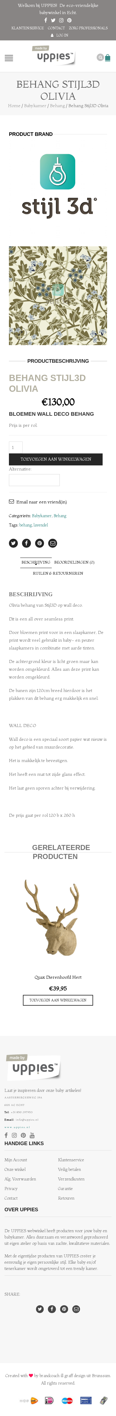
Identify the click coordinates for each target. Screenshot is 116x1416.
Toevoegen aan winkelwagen (56, 459)
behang (25, 525)
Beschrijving (36, 562)
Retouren (66, 1198)
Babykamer (35, 105)
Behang (57, 105)
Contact (56, 28)
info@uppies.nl (27, 1119)
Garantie (65, 1188)
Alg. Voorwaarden (20, 1179)
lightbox (20, 333)
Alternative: (20, 469)
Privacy (11, 1188)
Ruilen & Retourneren (58, 573)
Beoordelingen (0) (74, 562)
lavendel (41, 525)
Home (14, 105)
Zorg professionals (88, 28)
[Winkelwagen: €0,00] (108, 55)
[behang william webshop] (58, 295)
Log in (62, 35)
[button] (58, 1000)
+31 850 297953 (22, 1112)
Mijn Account (15, 1159)
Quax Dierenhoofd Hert (58, 977)
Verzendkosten (71, 1179)
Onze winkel (15, 1169)
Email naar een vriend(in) (41, 502)
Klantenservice (28, 28)
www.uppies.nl (17, 1127)
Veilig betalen (69, 1169)
